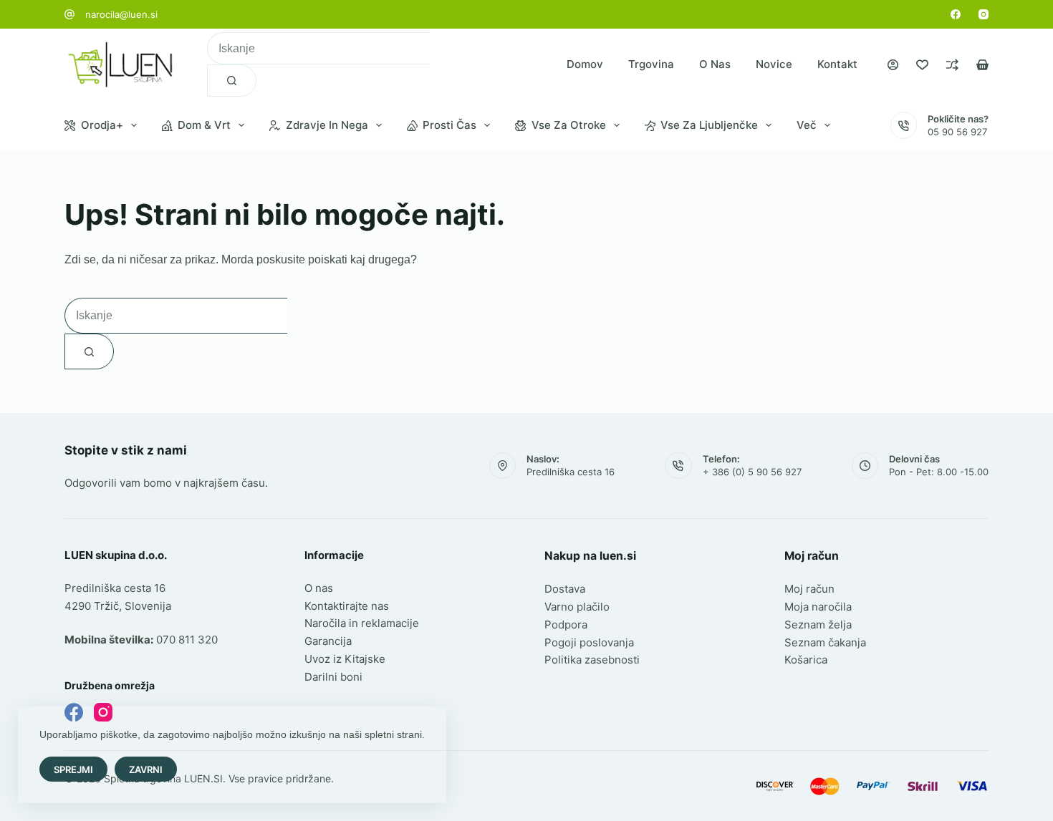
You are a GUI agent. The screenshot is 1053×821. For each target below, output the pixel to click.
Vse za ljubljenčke (709, 125)
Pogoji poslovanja (589, 642)
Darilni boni (333, 677)
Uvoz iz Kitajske (344, 659)
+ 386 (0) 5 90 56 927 (752, 471)
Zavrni (146, 769)
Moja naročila (818, 606)
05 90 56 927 (957, 131)
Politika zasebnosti (592, 659)
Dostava (564, 589)
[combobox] (318, 48)
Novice (774, 64)
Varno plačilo (577, 606)
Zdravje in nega (327, 125)
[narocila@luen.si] (69, 14)
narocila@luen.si (121, 14)
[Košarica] (982, 65)
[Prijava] (893, 64)
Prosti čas (449, 125)
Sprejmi (73, 769)
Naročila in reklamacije (361, 623)
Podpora (565, 624)
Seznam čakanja (825, 642)
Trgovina (651, 64)
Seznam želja (818, 624)
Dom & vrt (204, 125)
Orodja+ (102, 125)
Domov (585, 64)
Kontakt (837, 64)
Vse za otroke (569, 125)
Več (807, 125)
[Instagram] (984, 14)
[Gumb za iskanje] (231, 80)
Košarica (805, 659)
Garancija (328, 641)
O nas (715, 64)
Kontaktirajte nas (346, 606)
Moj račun (809, 589)
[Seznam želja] (922, 65)
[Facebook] (956, 14)
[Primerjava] (952, 65)
